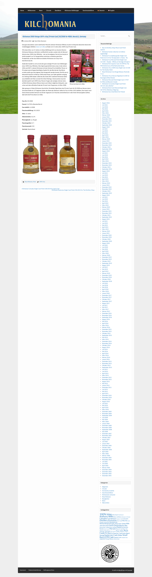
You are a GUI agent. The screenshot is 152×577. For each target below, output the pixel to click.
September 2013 (107, 367)
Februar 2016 (106, 327)
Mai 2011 (105, 391)
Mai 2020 (105, 249)
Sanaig (102, 535)
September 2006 (107, 449)
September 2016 (107, 317)
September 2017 (107, 301)
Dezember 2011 (107, 387)
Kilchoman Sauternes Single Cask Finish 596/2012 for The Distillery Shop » (73, 190)
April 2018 (105, 289)
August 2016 (106, 319)
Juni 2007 (105, 441)
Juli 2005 (105, 461)
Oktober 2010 (106, 399)
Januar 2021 (106, 233)
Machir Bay (123, 525)
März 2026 (105, 113)
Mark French (106, 529)
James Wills (125, 523)
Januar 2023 (106, 185)
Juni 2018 (105, 285)
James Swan (117, 523)
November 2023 (107, 165)
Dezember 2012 (107, 377)
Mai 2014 (105, 351)
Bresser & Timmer (126, 517)
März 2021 (105, 229)
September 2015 (107, 335)
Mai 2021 (105, 225)
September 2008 (107, 429)
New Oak (125, 529)
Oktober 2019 (106, 261)
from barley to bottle (108, 490)
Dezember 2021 (107, 211)
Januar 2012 (106, 385)
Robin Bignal (126, 533)
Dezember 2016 (107, 313)
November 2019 (107, 259)
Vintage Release (109, 539)
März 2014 (105, 355)
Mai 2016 (105, 321)
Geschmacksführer (88, 10)
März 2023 (105, 181)
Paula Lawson (113, 531)
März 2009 (105, 421)
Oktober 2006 (106, 447)
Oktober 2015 (106, 333)
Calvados (103, 518)
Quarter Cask (117, 533)
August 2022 (106, 195)
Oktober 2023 (106, 167)
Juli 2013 (105, 369)
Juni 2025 (105, 131)
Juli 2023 (105, 173)
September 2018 (107, 281)
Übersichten (105, 503)
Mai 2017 (105, 307)
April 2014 (105, 353)
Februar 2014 (106, 357)
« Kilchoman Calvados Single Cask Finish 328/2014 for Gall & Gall (40, 188)
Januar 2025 (106, 141)
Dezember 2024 (107, 143)
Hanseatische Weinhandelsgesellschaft (108, 522)
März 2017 (105, 309)
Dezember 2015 (107, 329)
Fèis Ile (124, 521)
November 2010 (107, 397)
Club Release (111, 519)
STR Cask (109, 537)
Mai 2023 (105, 177)
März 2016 (105, 325)
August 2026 (106, 103)
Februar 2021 (106, 231)
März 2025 (105, 137)
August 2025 (106, 127)
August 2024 (106, 151)
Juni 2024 (105, 155)
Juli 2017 (105, 305)
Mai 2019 (105, 269)
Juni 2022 (105, 199)
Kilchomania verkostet (108, 495)
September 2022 (107, 193)
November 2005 (107, 459)
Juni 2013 (105, 371)
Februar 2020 (106, 255)
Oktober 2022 (106, 191)
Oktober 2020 (106, 239)
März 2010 (105, 409)
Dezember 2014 (107, 341)
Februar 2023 (106, 183)
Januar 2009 (106, 423)
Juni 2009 (105, 417)
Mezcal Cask (119, 529)
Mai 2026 (105, 109)
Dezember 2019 (107, 257)
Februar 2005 (106, 467)
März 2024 (105, 161)
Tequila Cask (117, 537)
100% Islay (42, 181)
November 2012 (107, 379)
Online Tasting (105, 531)
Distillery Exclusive (108, 520)
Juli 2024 (105, 153)
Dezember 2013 (107, 361)
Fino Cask (119, 520)
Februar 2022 (106, 207)
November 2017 (107, 297)
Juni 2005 (105, 463)
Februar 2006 (106, 455)
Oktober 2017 (106, 299)
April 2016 (105, 323)
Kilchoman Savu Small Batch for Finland (113, 92)
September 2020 (107, 241)
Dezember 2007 (107, 433)
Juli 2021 (105, 221)
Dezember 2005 (107, 457)
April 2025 (105, 135)
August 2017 (106, 303)
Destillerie (58, 10)
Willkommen (31, 10)
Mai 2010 (105, 405)
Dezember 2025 (107, 119)
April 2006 (105, 451)
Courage (129, 570)
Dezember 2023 (107, 163)
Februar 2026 (106, 115)
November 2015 (107, 331)
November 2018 (107, 277)
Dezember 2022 (107, 187)
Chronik (48, 10)
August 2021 (106, 219)
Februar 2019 (106, 273)
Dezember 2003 (107, 471)
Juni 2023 (105, 175)
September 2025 (107, 125)
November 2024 (107, 145)
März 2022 (105, 205)
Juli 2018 (105, 283)
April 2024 (105, 159)
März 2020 (105, 253)
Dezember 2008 (107, 425)
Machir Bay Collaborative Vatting (108, 527)
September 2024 (107, 149)
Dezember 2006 (107, 445)
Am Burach (121, 514)
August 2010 (106, 401)
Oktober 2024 (106, 147)
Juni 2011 (105, 389)
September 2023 (107, 169)
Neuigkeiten (105, 499)
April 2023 (105, 179)
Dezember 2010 (107, 395)
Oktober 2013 (106, 365)
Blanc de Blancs (117, 517)
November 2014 (107, 343)
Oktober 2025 (106, 123)
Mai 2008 (105, 431)
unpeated (102, 539)
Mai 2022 (105, 201)
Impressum (23, 570)
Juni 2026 (105, 107)
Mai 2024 (105, 157)
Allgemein (105, 487)
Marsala (112, 529)
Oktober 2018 (106, 279)
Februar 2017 (106, 311)
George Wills (106, 522)
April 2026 (105, 111)
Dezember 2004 (107, 469)
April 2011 (105, 393)
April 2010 (105, 407)
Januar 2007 (106, 443)
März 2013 (105, 375)
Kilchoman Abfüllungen (72, 10)
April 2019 (105, 271)
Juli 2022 (105, 197)
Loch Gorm (114, 525)
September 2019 (107, 263)
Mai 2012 (105, 383)
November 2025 (107, 121)
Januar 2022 (106, 209)
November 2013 (107, 363)
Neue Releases (29, 181)
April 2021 (105, 227)
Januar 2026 (106, 117)
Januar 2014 (106, 359)
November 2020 (107, 237)
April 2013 (105, 373)
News (40, 10)
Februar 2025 (106, 139)
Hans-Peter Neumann (40, 41)
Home (22, 10)
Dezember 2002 (107, 473)
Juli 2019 (105, 267)
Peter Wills (120, 531)
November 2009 (107, 413)
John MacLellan (104, 525)
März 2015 (105, 339)
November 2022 (107, 189)
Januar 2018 (106, 293)
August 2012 (106, 381)
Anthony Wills (106, 516)
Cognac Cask (119, 519)
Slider (120, 535)
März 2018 (105, 291)
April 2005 (105, 465)
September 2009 (107, 415)
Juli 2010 (105, 403)
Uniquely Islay (125, 537)
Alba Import (115, 514)
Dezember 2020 (107, 235)
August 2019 (106, 265)
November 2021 (107, 213)
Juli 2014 (105, 349)
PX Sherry (109, 533)
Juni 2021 (105, 223)
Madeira (120, 527)
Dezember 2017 (107, 295)
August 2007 (106, 439)
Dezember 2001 (107, 475)
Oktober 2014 (106, 345)
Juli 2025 (105, 129)
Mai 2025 (105, 133)
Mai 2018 (105, 287)
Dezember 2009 (107, 411)
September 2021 (107, 217)
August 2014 (106, 347)
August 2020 (106, 243)
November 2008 (107, 427)
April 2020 (105, 251)
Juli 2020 (105, 245)
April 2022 (105, 203)
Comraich (125, 519)
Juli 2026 (105, 105)
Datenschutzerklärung (35, 570)
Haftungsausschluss (48, 570)
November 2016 (107, 315)
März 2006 (105, 453)
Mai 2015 (105, 337)
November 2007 (107, 435)
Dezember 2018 (107, 275)
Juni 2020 (105, 247)
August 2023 (106, 171)
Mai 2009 (105, 419)
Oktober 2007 (106, 437)
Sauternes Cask (111, 535)
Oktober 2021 (106, 215)
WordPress (121, 570)
